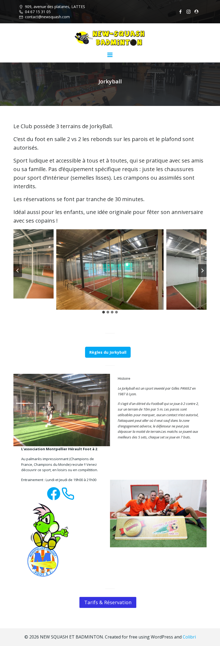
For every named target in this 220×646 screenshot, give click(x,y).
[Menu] (110, 55)
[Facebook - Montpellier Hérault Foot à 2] (53, 493)
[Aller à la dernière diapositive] (17, 270)
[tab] (103, 312)
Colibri (189, 637)
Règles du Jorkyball (107, 352)
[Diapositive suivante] (202, 270)
